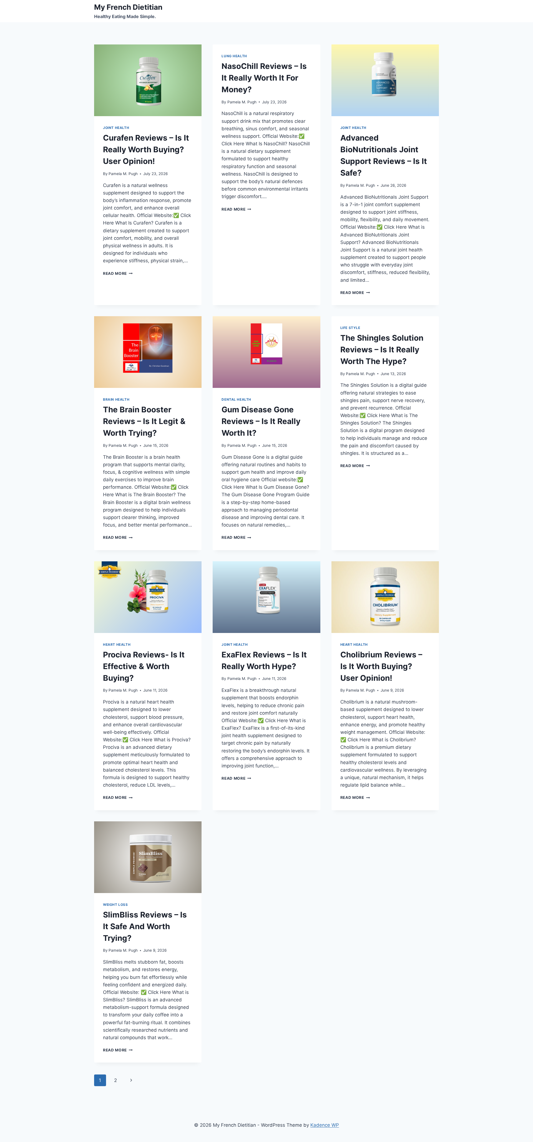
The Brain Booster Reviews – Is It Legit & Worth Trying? (144, 421)
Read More (118, 273)
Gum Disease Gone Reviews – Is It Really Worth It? (261, 421)
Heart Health (116, 644)
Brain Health (116, 399)
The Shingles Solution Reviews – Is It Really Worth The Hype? (381, 349)
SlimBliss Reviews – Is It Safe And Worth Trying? (145, 926)
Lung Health (234, 56)
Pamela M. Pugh (123, 173)
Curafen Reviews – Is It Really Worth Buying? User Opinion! (146, 149)
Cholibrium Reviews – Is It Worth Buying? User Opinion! (381, 666)
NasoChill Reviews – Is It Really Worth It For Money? (264, 77)
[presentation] (148, 80)
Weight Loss (115, 904)
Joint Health (116, 128)
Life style (350, 328)
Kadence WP (324, 1125)
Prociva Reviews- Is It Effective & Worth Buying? (144, 666)
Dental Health (236, 399)
